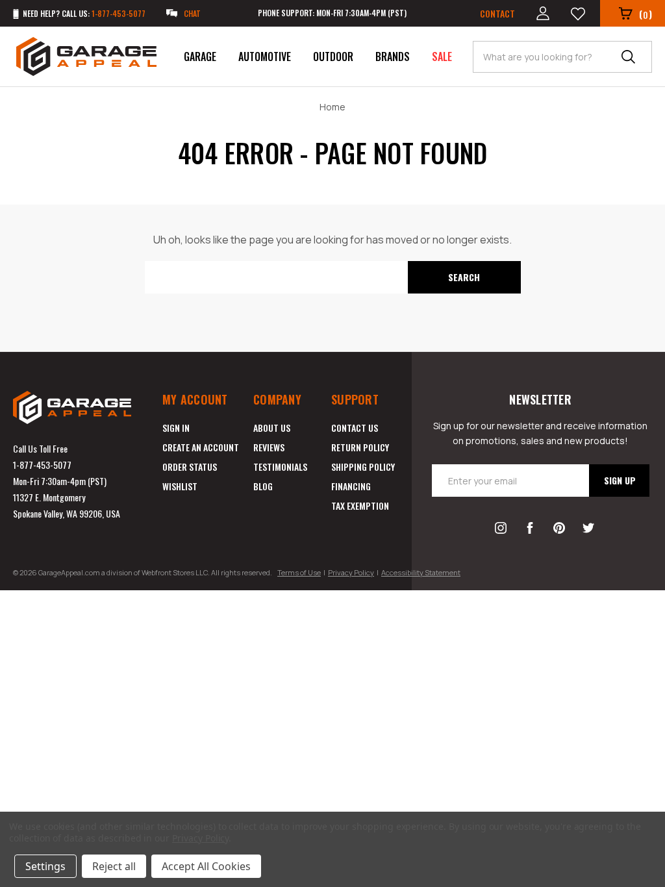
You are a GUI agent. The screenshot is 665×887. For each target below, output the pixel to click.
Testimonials (280, 466)
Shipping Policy (363, 466)
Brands (392, 56)
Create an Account (200, 447)
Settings (45, 866)
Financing (351, 486)
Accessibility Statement (420, 572)
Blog (263, 486)
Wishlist (179, 486)
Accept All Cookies (206, 866)
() (645, 13)
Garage (200, 56)
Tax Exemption (360, 505)
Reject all (114, 866)
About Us (271, 427)
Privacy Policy (351, 572)
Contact (497, 13)
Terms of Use (299, 572)
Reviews (268, 447)
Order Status (189, 466)
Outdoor (333, 56)
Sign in (176, 427)
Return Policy (360, 447)
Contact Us (354, 427)
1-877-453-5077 (42, 464)
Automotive (264, 56)
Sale (442, 56)
